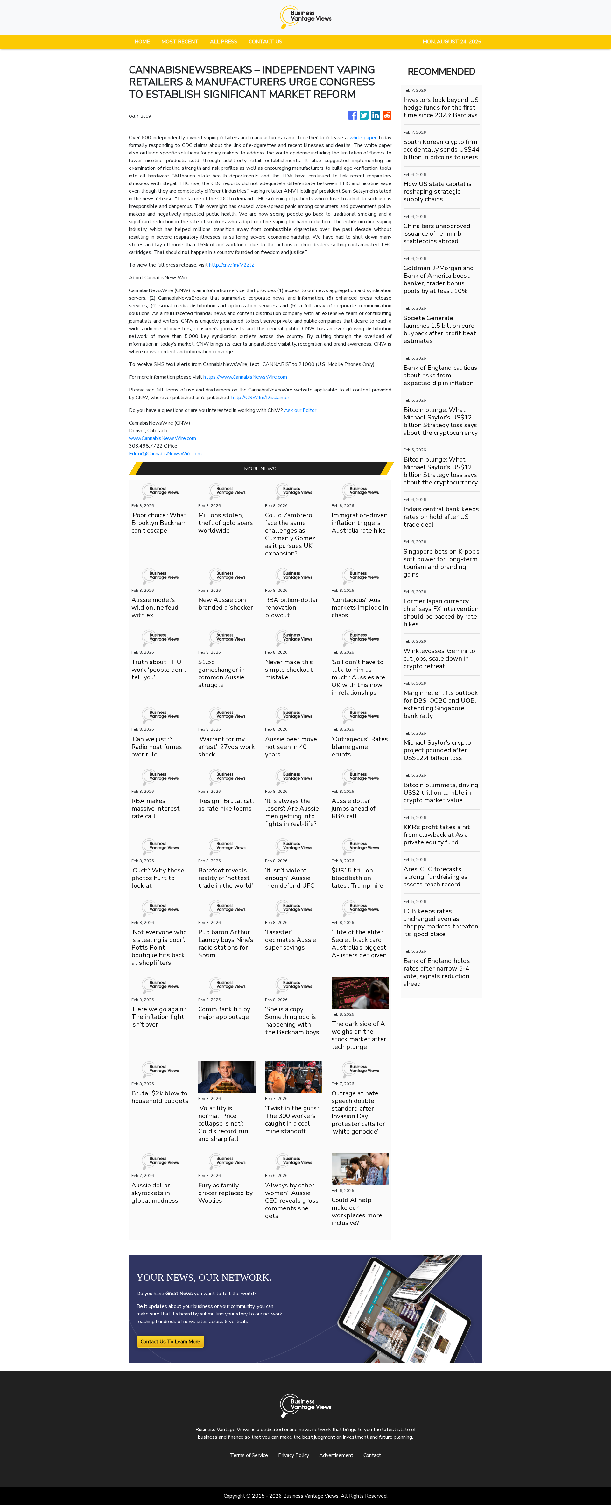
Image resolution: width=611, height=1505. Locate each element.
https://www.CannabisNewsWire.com (245, 377)
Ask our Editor (300, 410)
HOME (142, 41)
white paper (363, 137)
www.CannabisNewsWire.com (162, 438)
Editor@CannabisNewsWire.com (165, 453)
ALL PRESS (223, 41)
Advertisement (336, 1455)
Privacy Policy (293, 1455)
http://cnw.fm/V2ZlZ (232, 265)
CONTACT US (265, 41)
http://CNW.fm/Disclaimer (260, 397)
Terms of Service (249, 1455)
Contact (372, 1455)
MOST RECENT (180, 41)
